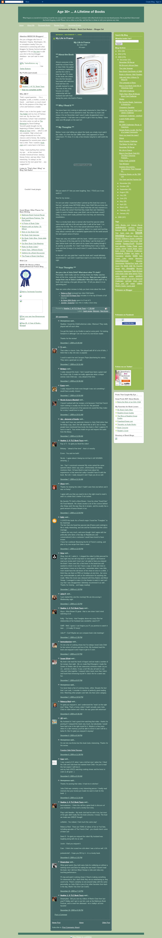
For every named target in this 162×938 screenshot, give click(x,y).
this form (36, 52)
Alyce (62, 484)
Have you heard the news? (129, 135)
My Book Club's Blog (125, 410)
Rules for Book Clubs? (30, 247)
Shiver (121, 138)
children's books (128, 239)
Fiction (139, 243)
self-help (128, 281)
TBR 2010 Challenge (126, 91)
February (123, 210)
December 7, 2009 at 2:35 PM (71, 637)
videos (139, 283)
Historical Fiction (122, 253)
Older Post (106, 923)
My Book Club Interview (30, 235)
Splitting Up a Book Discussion (33, 253)
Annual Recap (136, 225)
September (124, 189)
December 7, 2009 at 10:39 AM (71, 381)
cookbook (118, 241)
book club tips (127, 233)
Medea (121, 99)
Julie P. (63, 594)
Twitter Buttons (25, 69)
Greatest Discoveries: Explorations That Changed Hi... (130, 169)
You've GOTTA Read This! (70, 296)
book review (87, 311)
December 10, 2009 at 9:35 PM (71, 910)
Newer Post (56, 923)
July (121, 195)
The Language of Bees (127, 83)
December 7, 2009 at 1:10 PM (71, 589)
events (118, 243)
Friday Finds (132, 246)
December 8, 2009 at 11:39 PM (71, 755)
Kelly (62, 517)
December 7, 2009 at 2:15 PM (71, 604)
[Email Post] (106, 309)
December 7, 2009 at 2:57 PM (71, 654)
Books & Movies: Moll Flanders (130, 74)
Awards (139, 228)
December (124, 60)
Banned (118, 230)
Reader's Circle (122, 431)
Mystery (139, 269)
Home (21, 25)
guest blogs (132, 249)
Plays (140, 274)
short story (137, 281)
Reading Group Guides (125, 413)
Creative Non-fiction (130, 241)
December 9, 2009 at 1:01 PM (71, 858)
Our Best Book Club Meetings (33, 243)
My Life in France (125, 150)
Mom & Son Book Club (30, 232)
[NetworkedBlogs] (129, 320)
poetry (117, 276)
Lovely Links (120, 258)
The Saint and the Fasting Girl (130, 179)
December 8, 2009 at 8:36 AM (71, 714)
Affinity (121, 122)
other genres (133, 274)
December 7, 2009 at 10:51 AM (71, 415)
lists (140, 256)
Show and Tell (121, 283)
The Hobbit (24, 114)
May (122, 201)
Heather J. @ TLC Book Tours (33, 86)
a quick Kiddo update (127, 119)
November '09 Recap (126, 147)
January (123, 213)
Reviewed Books (44, 25)
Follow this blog (129, 323)
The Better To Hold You (127, 144)
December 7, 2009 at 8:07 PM (71, 680)
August (123, 192)
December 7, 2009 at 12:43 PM (71, 549)
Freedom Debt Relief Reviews (71, 750)
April (122, 204)
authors (131, 228)
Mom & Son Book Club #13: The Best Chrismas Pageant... (129, 155)
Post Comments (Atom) (71, 927)
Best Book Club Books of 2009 (130, 71)
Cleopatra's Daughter (126, 107)
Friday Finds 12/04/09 (127, 161)
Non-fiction (104, 311)
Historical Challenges (134, 251)
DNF (140, 241)
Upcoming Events (74, 25)
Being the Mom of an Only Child (129, 402)
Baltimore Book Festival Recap (33, 215)
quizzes (124, 276)
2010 (120, 54)
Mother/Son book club (133, 263)
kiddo (135, 256)
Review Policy (59, 25)
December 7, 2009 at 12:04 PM (71, 513)
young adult (131, 286)
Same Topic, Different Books (32, 250)
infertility (128, 256)
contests (138, 239)
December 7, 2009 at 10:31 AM (71, 364)
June (122, 198)
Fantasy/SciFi (128, 244)
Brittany (63, 369)
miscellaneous (121, 261)
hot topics (135, 253)
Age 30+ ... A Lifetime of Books (81, 12)
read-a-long (130, 279)
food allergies (120, 246)
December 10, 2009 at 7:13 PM (71, 891)
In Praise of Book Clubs (30, 223)
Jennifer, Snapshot (68, 303)
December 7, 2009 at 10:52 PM (71, 697)
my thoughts (128, 268)
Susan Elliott (65, 658)
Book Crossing (122, 428)
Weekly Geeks (120, 286)
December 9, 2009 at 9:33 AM (71, 776)
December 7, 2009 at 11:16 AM (71, 479)
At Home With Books (68, 300)
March (122, 207)
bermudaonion (66, 642)
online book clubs (121, 274)
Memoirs (96, 311)
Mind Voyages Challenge (128, 141)
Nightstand (127, 271)
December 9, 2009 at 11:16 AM (71, 798)
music (117, 266)
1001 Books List (122, 225)
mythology (119, 271)
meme (131, 258)
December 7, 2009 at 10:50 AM (71, 395)
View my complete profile (32, 90)
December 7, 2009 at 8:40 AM (71, 343)
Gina (62, 553)
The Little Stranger (126, 68)
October (123, 186)
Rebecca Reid (66, 293)
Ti (61, 347)
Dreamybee (64, 862)
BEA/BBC (132, 230)
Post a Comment (61, 915)
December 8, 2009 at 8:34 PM (71, 735)
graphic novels (120, 249)
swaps (132, 283)
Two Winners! (124, 164)
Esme (62, 385)
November (124, 183)
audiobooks (120, 227)
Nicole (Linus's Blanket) (69, 400)
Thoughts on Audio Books (126, 424)
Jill (61, 718)
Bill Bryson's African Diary (128, 65)
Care (62, 759)
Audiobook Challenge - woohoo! (130, 116)
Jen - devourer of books (69, 419)
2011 (120, 51)
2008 (120, 217)
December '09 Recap (126, 62)
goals (140, 246)
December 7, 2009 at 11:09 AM (71, 436)
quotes (131, 276)
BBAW (124, 230)
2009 (120, 57)
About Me (30, 25)
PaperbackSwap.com (125, 421)
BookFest (129, 236)
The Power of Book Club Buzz (33, 256)
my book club (126, 266)
